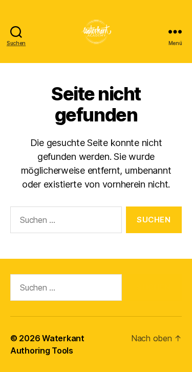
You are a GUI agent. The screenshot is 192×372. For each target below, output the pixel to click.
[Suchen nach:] (64, 221)
